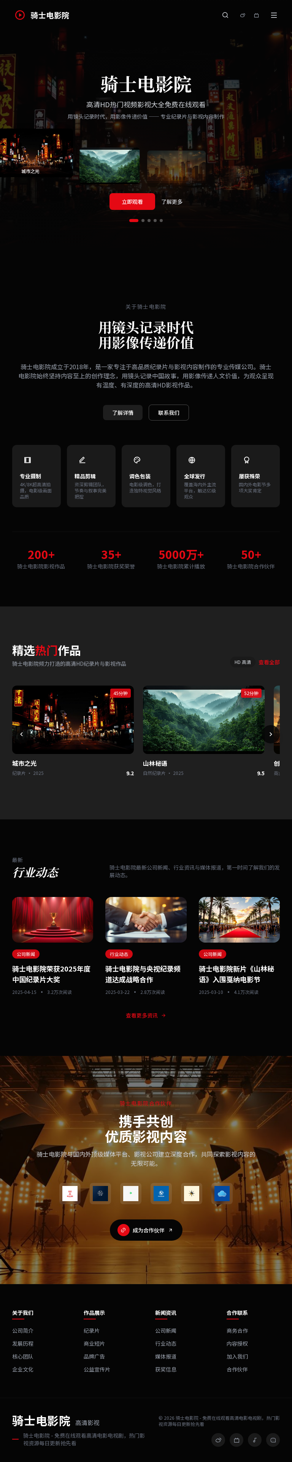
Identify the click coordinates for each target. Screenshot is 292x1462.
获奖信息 (165, 1369)
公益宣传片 (97, 1369)
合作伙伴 (237, 1369)
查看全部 (269, 662)
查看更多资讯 (142, 1015)
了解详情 (122, 412)
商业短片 (94, 1343)
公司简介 (22, 1330)
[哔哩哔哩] (236, 1440)
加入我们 (237, 1356)
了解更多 (171, 201)
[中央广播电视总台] (70, 1193)
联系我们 (168, 412)
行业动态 (165, 1343)
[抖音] (255, 1440)
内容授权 (237, 1343)
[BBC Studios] (161, 1193)
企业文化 (22, 1369)
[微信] (273, 1440)
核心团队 (22, 1356)
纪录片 (92, 1330)
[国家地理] (191, 1193)
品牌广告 (94, 1356)
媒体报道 (165, 1356)
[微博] (218, 1440)
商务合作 (237, 1330)
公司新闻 (165, 1330)
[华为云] (222, 1193)
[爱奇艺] (130, 1193)
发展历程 (22, 1343)
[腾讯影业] (100, 1193)
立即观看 (132, 201)
